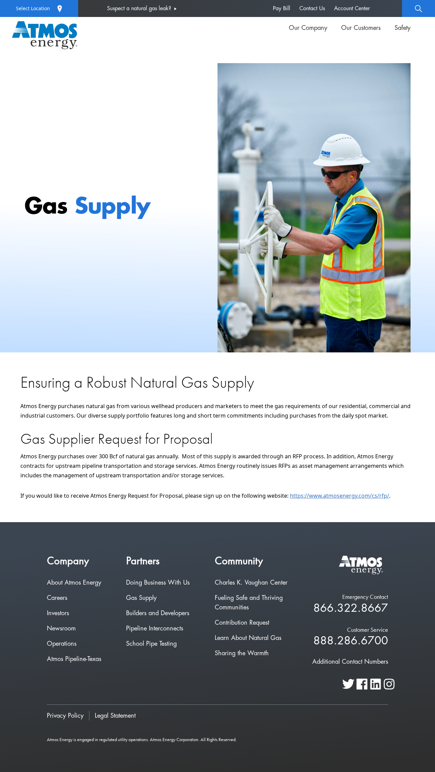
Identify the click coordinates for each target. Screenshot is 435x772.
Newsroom (61, 628)
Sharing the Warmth (242, 653)
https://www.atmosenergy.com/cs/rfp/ (339, 495)
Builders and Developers (157, 613)
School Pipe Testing (151, 644)
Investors (58, 613)
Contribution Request (242, 623)
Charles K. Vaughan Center (251, 583)
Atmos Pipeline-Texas (74, 659)
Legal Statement (115, 716)
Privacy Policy (65, 716)
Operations (61, 644)
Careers (57, 598)
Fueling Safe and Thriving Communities (249, 602)
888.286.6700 (350, 641)
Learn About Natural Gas (248, 638)
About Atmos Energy (74, 583)
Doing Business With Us (158, 583)
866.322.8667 (350, 608)
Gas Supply (141, 598)
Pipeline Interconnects (154, 628)
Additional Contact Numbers (350, 662)
